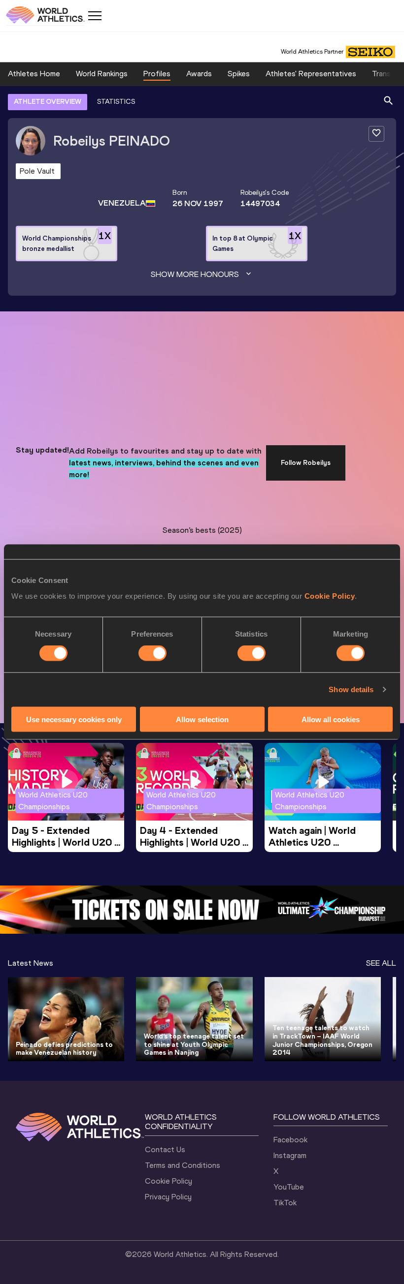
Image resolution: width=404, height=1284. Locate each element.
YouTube (288, 1187)
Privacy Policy (168, 1196)
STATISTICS (116, 101)
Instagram (289, 1155)
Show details (351, 689)
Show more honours (195, 274)
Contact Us (165, 1149)
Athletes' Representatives (311, 73)
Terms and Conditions (182, 1165)
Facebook (290, 1139)
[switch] (152, 653)
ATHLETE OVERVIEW (47, 101)
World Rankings (102, 73)
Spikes (239, 73)
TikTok (285, 1202)
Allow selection (202, 719)
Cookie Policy (329, 595)
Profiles (156, 73)
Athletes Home (34, 73)
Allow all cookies (331, 719)
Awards (199, 73)
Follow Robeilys (306, 463)
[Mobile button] (94, 16)
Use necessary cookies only (74, 719)
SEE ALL (381, 963)
